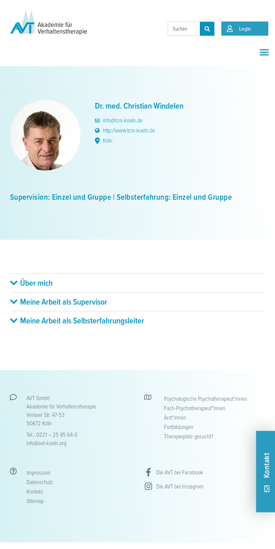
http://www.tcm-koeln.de (128, 130)
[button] (264, 52)
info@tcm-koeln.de (122, 120)
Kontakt (34, 491)
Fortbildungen (178, 427)
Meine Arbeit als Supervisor (63, 302)
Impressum (38, 472)
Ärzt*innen (175, 417)
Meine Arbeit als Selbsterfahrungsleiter (82, 320)
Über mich (36, 283)
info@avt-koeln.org (46, 443)
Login (245, 28)
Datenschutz (39, 482)
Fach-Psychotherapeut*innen (194, 408)
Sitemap (35, 501)
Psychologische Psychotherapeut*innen (205, 398)
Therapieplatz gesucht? (188, 436)
